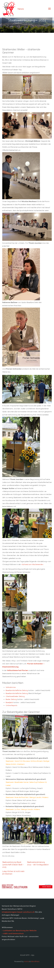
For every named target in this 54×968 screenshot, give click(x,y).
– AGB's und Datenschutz (13, 933)
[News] (9, 9)
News (21, 8)
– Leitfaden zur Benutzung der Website (19, 930)
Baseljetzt (9, 702)
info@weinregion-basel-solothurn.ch (18, 912)
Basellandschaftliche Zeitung (17, 690)
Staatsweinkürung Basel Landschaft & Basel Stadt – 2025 (13, 864)
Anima (26, 961)
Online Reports (11, 705)
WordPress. (35, 961)
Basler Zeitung (11, 699)
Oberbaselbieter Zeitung (15, 696)
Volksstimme (11, 687)
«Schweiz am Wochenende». (32, 564)
